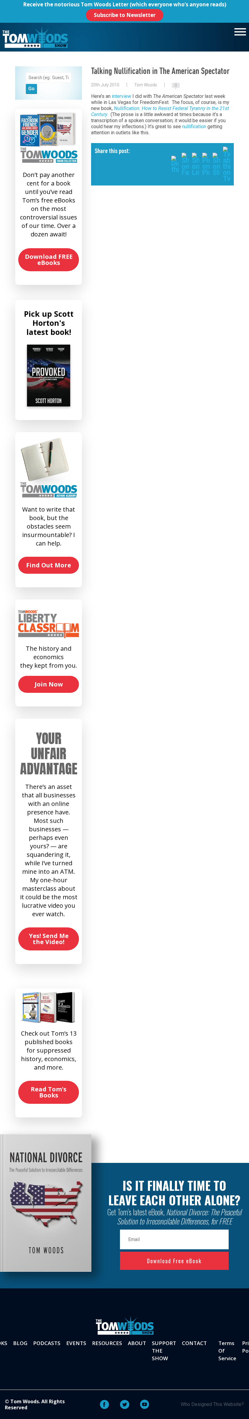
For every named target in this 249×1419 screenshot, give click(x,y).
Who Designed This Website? (212, 1404)
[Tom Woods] (35, 37)
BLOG (20, 1343)
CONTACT (194, 1343)
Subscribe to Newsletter (124, 15)
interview (121, 96)
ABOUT (137, 1343)
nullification (194, 126)
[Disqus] (162, 278)
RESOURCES (107, 1343)
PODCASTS (46, 1343)
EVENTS (76, 1343)
